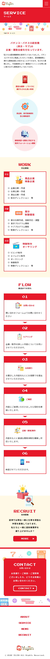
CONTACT (25, 588)
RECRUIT (25, 635)
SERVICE (25, 623)
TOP (5, 33)
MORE (25, 539)
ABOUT (25, 617)
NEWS (25, 629)
